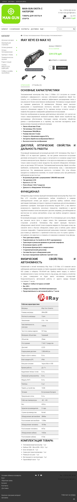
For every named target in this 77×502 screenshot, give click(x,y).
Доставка (11, 1)
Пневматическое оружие (7, 58)
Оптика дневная (7, 47)
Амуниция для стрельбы (6, 44)
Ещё (41, 29)
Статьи (4, 1)
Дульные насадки (8, 40)
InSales (73, 495)
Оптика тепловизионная (7, 51)
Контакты (25, 29)
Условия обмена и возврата (11, 475)
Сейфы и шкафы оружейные (7, 72)
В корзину (62, 68)
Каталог (5, 29)
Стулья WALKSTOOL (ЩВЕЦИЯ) (6, 66)
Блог (3, 478)
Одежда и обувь (7, 55)
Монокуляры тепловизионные (51, 35)
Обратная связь (21, 1)
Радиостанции (6, 62)
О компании (15, 29)
